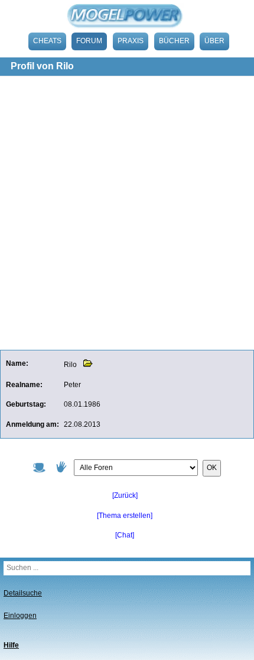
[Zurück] (125, 495)
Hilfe (11, 645)
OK (212, 467)
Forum (89, 41)
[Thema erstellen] (124, 515)
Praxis (131, 41)
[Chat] (124, 535)
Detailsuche (23, 593)
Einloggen (20, 615)
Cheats (47, 41)
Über (214, 41)
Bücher (174, 41)
